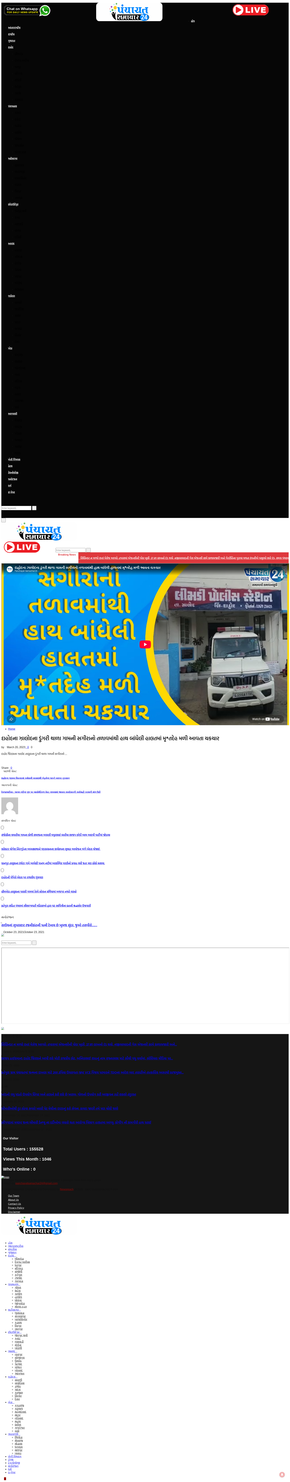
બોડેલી (18, 237)
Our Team (13, 1196)
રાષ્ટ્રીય (11, 34)
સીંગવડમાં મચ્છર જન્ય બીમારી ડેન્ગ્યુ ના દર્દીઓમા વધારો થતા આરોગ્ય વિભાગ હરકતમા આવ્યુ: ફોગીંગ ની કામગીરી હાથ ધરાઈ (76, 1122)
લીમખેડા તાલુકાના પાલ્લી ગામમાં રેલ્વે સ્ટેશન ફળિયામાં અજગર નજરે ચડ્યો (39, 892)
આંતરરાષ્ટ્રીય (14, 28)
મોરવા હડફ (20, 152)
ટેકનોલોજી (13, 472)
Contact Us (14, 1204)
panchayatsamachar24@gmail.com (36, 1183)
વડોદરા (11, 296)
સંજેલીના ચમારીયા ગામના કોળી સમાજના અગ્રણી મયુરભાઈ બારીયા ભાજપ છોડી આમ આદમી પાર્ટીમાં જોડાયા (55, 835)
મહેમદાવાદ (20, 368)
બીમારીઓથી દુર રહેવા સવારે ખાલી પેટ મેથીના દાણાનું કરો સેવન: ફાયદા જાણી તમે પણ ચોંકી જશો (59, 1108)
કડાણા (18, 185)
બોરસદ (18, 283)
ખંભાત (18, 276)
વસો (17, 407)
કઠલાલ (18, 361)
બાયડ (18, 453)
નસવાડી (19, 224)
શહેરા (17, 119)
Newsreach (67, 1189)
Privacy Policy (16, 1208)
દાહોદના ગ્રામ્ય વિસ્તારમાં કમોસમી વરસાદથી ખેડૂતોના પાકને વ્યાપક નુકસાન (35, 778)
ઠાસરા (18, 394)
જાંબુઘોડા (19, 145)
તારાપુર (18, 250)
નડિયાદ (18, 381)
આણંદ (11, 243)
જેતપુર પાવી (21, 211)
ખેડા (10, 348)
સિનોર (18, 335)
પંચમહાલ (12, 106)
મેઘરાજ (18, 427)
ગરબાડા (19, 99)
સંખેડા (18, 230)
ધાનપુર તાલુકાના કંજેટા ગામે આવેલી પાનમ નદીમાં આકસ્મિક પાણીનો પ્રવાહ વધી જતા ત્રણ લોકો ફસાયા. (53, 863)
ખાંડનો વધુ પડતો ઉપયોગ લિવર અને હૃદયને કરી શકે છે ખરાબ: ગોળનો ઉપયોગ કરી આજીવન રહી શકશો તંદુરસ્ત (68, 1094)
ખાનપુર (18, 198)
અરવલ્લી (12, 414)
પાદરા (17, 322)
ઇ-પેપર (11, 492)
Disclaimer (14, 1212)
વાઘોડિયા (19, 309)
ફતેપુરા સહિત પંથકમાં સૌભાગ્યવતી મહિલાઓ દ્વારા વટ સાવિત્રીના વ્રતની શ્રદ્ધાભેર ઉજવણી (46, 906)
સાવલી (18, 302)
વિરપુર (18, 191)
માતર (17, 374)
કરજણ (18, 328)
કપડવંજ (19, 355)
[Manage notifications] (282, 1474)
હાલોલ (18, 132)
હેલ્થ (10, 466)
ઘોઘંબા (18, 139)
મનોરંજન (12, 479)
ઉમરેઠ (18, 263)
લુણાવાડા (19, 165)
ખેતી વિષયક (14, 459)
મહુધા (17, 387)
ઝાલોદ (18, 93)
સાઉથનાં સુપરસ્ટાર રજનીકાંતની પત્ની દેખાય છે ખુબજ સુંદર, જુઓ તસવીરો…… (49, 925)
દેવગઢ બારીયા (22, 60)
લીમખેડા (19, 54)
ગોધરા (18, 113)
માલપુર (18, 446)
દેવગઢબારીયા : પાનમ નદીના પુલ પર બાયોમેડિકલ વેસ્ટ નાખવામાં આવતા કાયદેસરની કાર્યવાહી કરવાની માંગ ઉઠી (51, 792)
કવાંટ (17, 217)
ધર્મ (9, 486)
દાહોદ (10, 47)
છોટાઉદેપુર (13, 204)
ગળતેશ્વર (19, 400)
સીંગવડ (18, 73)
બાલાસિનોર (21, 178)
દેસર (17, 342)
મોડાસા (18, 433)
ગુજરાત (11, 41)
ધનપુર (18, 67)
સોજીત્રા (18, 257)
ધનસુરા (18, 440)
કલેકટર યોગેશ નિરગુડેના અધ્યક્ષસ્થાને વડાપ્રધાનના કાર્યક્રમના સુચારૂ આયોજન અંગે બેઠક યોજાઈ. (50, 849)
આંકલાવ (19, 289)
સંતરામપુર (20, 171)
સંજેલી (18, 80)
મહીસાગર (12, 158)
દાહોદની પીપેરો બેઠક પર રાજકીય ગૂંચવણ (22, 877)
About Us (13, 1200)
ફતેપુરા (18, 86)
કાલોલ (18, 126)
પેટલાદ (18, 270)
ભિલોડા (18, 420)
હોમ (193, 21)
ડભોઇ (18, 315)
